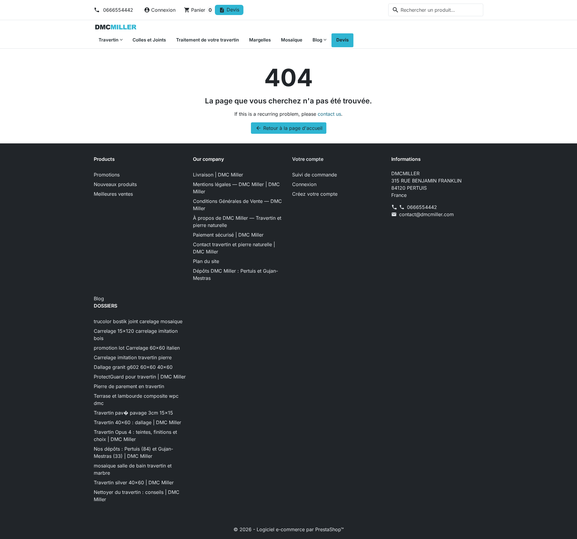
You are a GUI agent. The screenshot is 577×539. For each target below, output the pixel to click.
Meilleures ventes (113, 194)
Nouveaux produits (115, 184)
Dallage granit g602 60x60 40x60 (133, 367)
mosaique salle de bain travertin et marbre (133, 469)
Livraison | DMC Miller (218, 175)
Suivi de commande (314, 175)
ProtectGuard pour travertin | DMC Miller (140, 377)
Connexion (304, 184)
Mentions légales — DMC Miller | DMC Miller (236, 187)
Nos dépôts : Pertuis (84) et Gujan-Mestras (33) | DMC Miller (133, 452)
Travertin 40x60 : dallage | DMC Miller (137, 422)
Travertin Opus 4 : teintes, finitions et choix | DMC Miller (135, 435)
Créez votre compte (314, 194)
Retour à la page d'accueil (288, 128)
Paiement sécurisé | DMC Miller (228, 235)
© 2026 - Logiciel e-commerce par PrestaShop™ (289, 529)
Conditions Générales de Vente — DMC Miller (237, 204)
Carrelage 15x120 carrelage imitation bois (136, 334)
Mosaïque (291, 40)
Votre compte (307, 159)
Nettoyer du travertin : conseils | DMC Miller (136, 495)
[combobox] (435, 10)
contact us (329, 114)
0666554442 (117, 10)
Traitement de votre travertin (207, 40)
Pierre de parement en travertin (129, 386)
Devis (342, 40)
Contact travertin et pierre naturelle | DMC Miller (234, 248)
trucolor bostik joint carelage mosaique (138, 321)
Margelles (260, 40)
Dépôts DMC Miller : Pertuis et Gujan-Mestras (235, 274)
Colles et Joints (149, 40)
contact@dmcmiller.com (426, 214)
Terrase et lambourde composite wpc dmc (136, 399)
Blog (317, 40)
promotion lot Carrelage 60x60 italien (137, 348)
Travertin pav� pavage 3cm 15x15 (133, 413)
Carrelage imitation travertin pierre (133, 357)
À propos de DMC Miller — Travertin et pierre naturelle (237, 221)
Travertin (108, 40)
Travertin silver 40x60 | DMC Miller (134, 482)
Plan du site (206, 261)
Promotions (107, 175)
